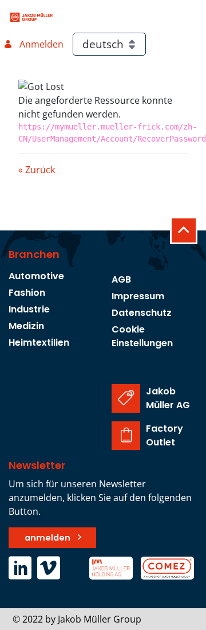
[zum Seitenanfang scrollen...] (183, 230)
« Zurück (36, 169)
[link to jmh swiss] (111, 567)
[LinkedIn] (23, 570)
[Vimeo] (48, 570)
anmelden (47, 537)
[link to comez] (167, 567)
